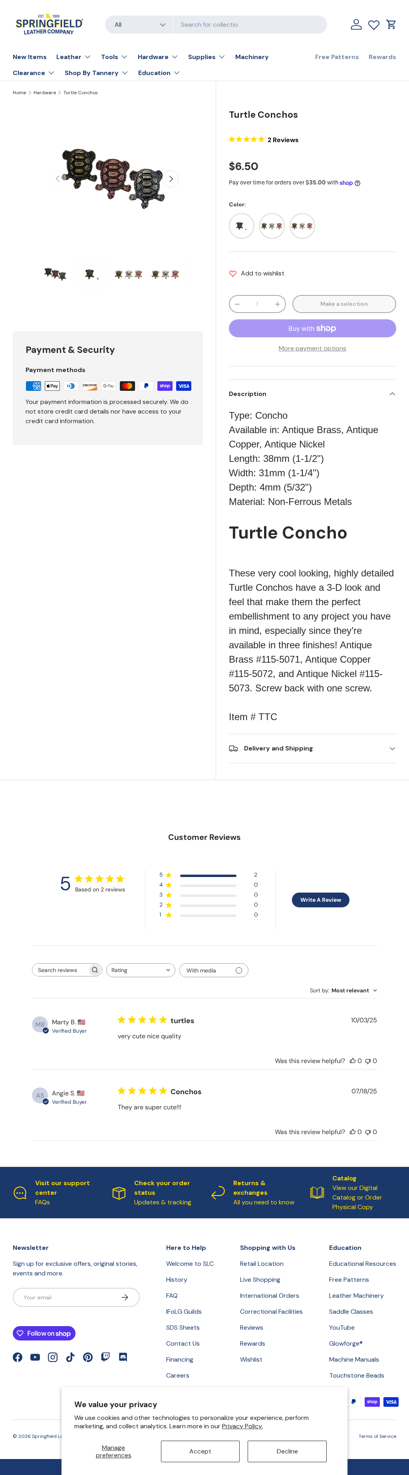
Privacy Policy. (242, 1426)
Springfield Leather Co (57, 1436)
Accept (200, 1451)
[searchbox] (59, 970)
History (176, 1279)
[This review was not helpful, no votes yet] (368, 1061)
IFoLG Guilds (184, 1311)
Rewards (382, 57)
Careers (177, 1375)
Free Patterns (337, 57)
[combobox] (216, 25)
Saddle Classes (351, 1311)
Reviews (251, 1327)
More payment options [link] (312, 348)
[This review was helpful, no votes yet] (352, 1061)
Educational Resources (362, 1263)
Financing (179, 1359)
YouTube (342, 1327)
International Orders (269, 1295)
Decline (287, 1451)
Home (19, 92)
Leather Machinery (356, 1295)
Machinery (252, 57)
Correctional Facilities (271, 1311)
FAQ (172, 1295)
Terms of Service (377, 1436)
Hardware (45, 92)
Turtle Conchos (81, 92)
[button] (391, 24)
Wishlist (251, 1359)
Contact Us (183, 1343)
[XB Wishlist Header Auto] (374, 23)
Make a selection (344, 303)
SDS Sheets (183, 1327)
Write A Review (320, 899)
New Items (30, 57)
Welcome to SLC (190, 1263)
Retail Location (262, 1263)
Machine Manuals (354, 1359)
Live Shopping (260, 1279)
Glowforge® (346, 1343)
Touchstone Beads (356, 1375)
